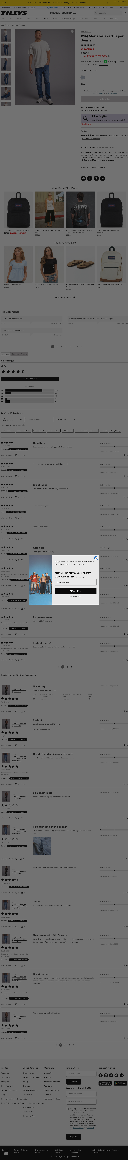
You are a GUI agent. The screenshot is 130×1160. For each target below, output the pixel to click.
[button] (125, 208)
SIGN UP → (76, 591)
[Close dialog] (96, 558)
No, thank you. (75, 597)
